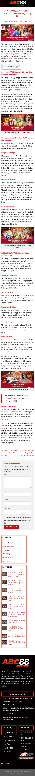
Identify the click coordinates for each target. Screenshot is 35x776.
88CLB (2, 763)
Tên (5, 491)
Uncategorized (7, 557)
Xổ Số (4, 561)
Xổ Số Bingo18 (15, 398)
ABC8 (7, 763)
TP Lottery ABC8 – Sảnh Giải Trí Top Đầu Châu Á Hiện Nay (9, 453)
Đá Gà (4, 550)
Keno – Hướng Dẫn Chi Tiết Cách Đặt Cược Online (16, 636)
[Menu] (2, 3)
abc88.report (13, 59)
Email (6, 500)
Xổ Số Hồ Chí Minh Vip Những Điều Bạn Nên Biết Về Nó (16, 643)
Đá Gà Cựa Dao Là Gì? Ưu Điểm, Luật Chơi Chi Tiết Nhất (16, 606)
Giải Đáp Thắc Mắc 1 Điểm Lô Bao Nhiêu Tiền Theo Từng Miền (16, 574)
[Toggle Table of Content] (17, 66)
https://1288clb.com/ (17, 773)
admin (28, 21)
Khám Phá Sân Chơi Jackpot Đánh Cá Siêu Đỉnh (15, 628)
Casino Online (7, 546)
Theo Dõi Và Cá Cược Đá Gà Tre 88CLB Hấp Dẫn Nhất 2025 (16, 582)
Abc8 (3, 671)
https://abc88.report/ (16, 701)
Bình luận (7, 475)
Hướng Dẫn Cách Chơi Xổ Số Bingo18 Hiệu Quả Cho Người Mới (26, 453)
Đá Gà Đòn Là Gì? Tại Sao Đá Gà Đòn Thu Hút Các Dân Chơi (16, 598)
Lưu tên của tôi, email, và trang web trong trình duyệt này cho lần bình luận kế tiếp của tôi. (17, 520)
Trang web (7, 508)
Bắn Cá (4, 543)
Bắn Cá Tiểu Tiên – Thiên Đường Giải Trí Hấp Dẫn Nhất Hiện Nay (16, 614)
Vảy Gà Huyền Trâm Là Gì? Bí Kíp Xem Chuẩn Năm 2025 (15, 590)
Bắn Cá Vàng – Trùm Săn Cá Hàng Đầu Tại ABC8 (16, 621)
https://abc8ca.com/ (25, 771)
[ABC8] (17, 3)
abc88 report (28, 698)
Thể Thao (5, 554)
